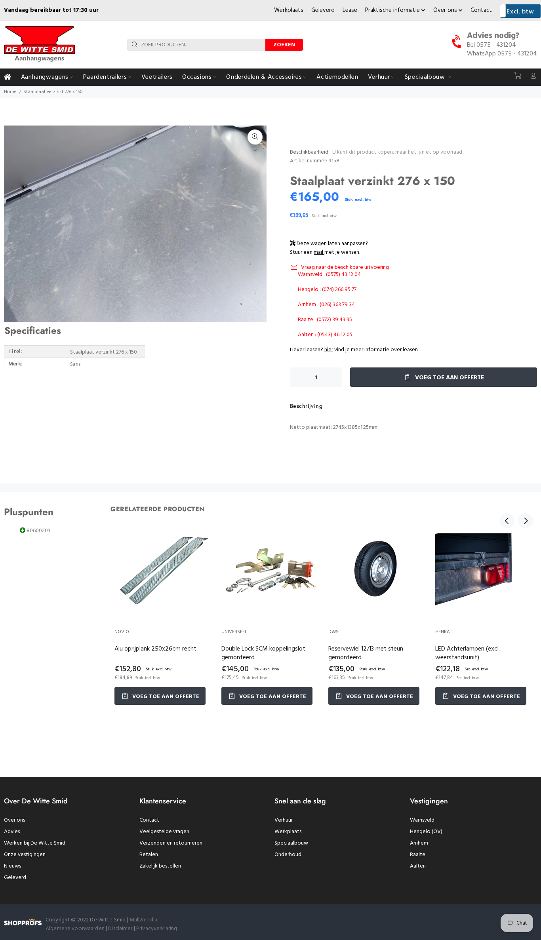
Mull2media (143, 920)
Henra (442, 632)
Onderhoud (287, 854)
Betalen (148, 854)
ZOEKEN (284, 44)
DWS (333, 632)
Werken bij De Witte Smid (34, 843)
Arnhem (419, 843)
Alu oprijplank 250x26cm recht (155, 649)
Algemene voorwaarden (75, 928)
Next (525, 520)
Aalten (418, 866)
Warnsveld (422, 820)
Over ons (446, 10)
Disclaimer (121, 928)
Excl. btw (520, 12)
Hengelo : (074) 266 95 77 (327, 289)
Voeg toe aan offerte (448, 377)
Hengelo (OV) (426, 831)
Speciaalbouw (291, 843)
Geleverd (323, 10)
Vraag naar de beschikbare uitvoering (345, 267)
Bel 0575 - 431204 (491, 45)
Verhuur (283, 820)
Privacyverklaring (156, 928)
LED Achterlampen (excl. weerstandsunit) (467, 653)
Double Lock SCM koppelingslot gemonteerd (263, 653)
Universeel (234, 632)
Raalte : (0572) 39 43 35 (325, 319)
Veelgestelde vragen (164, 831)
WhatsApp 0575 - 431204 (502, 54)
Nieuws (12, 866)
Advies (12, 831)
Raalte (417, 854)
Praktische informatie (393, 10)
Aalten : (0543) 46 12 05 (325, 334)
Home (10, 92)
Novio (121, 632)
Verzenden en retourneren (170, 843)
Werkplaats (288, 10)
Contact (481, 10)
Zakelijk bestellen (160, 866)
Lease (350, 10)
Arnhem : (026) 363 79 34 (326, 304)
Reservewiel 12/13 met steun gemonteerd (365, 653)
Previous (506, 520)
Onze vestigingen (25, 854)
